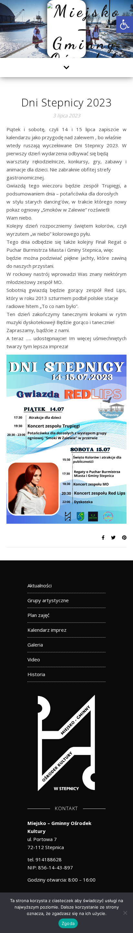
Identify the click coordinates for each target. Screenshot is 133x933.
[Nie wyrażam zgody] (125, 913)
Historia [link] (36, 674)
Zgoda (68, 923)
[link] (124, 24)
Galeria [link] (35, 644)
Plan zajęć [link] (38, 615)
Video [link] (33, 659)
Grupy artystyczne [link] (48, 600)
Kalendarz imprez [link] (46, 630)
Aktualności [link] (39, 585)
